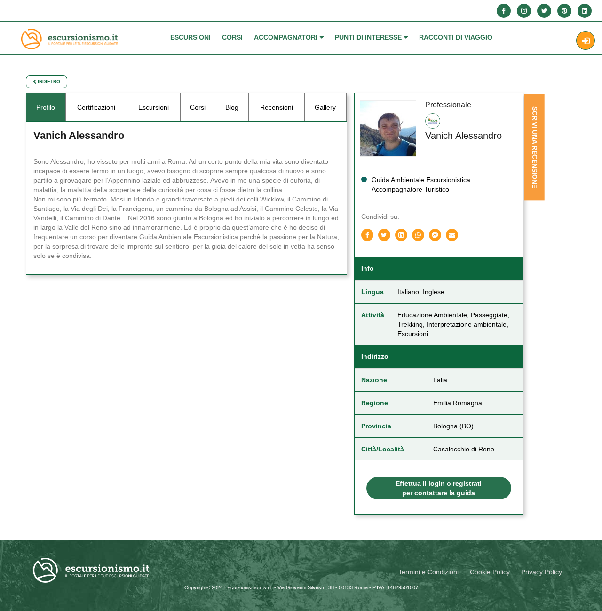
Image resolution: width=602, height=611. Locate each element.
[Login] (585, 40)
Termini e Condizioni (428, 572)
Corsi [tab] (198, 107)
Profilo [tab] (45, 107)
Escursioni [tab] (153, 107)
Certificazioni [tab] (96, 107)
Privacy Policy (541, 572)
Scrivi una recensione (534, 147)
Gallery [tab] (325, 107)
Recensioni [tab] (276, 107)
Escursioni (190, 37)
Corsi (232, 37)
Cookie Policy (490, 572)
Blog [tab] (231, 107)
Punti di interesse (368, 37)
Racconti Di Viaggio (455, 37)
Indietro (48, 81)
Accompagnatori (285, 37)
